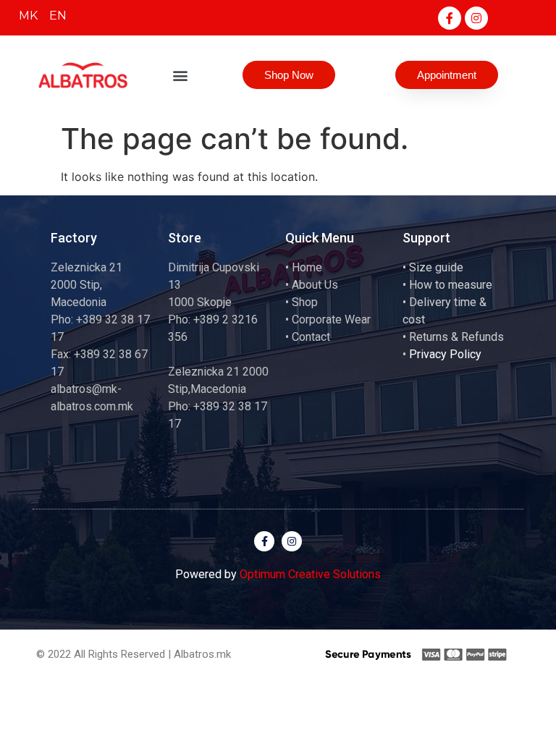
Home (307, 267)
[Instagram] (476, 18)
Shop (305, 302)
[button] (181, 75)
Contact (311, 337)
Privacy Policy (445, 354)
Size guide (436, 267)
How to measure (450, 285)
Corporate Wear (331, 319)
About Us (315, 285)
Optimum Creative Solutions (310, 574)
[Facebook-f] (449, 18)
